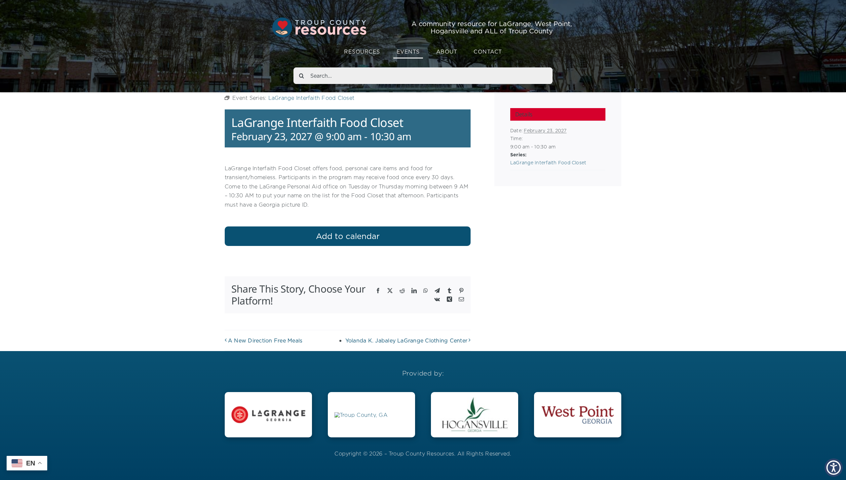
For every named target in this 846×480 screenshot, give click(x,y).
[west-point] (578, 406)
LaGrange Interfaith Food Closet (548, 162)
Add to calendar (348, 236)
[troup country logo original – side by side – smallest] (361, 415)
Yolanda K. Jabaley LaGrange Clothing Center (406, 340)
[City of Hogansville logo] (475, 399)
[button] (834, 468)
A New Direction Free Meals (265, 340)
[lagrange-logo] (268, 409)
